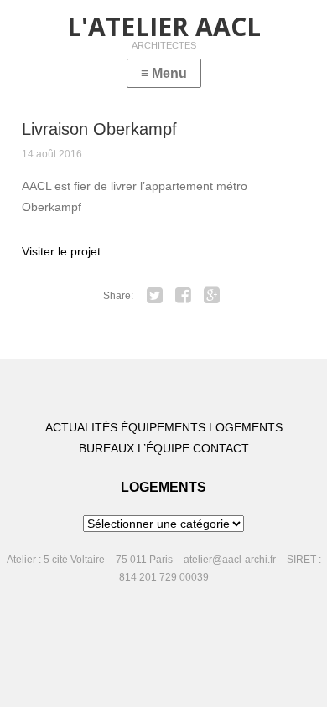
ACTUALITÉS (81, 427)
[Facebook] (183, 296)
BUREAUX (106, 448)
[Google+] (212, 296)
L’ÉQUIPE (163, 448)
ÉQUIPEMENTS (163, 427)
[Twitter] (155, 296)
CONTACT (221, 448)
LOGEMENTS (246, 427)
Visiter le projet (61, 251)
